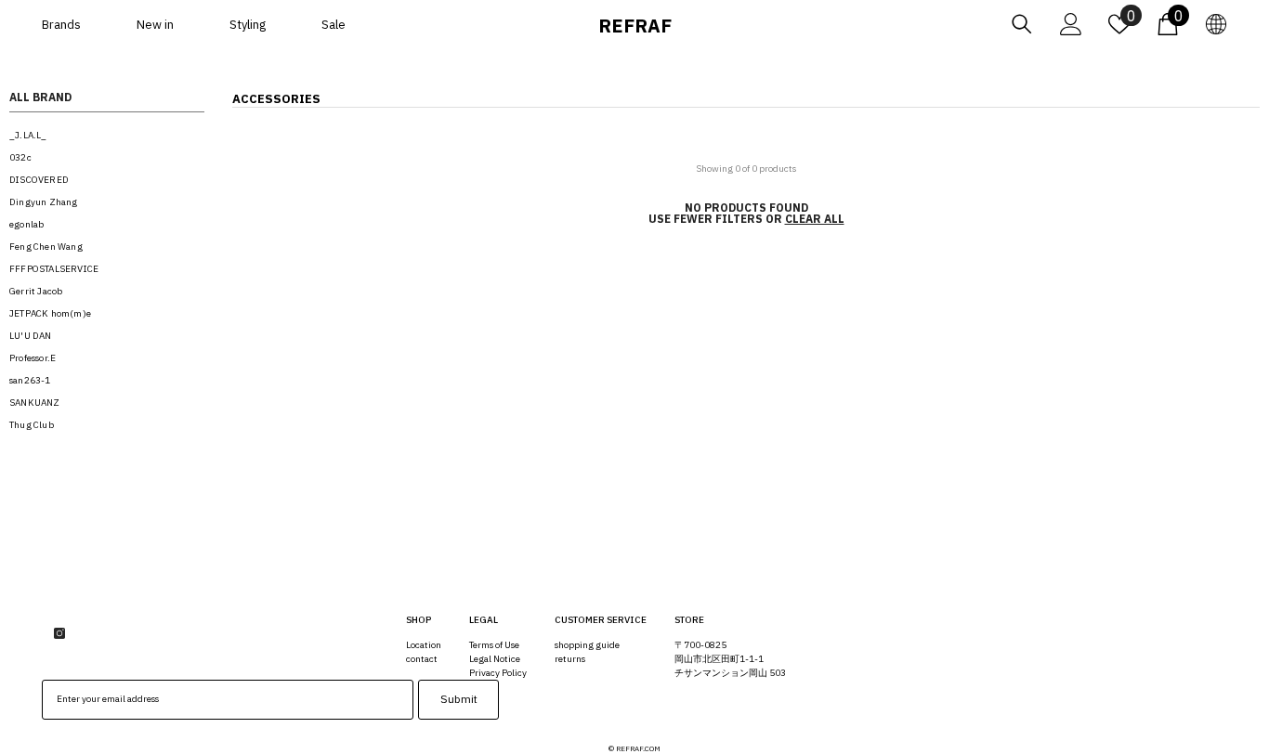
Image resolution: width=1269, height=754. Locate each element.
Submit (459, 699)
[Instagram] (59, 633)
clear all (814, 219)
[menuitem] (106, 135)
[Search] (1022, 23)
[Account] (1071, 24)
